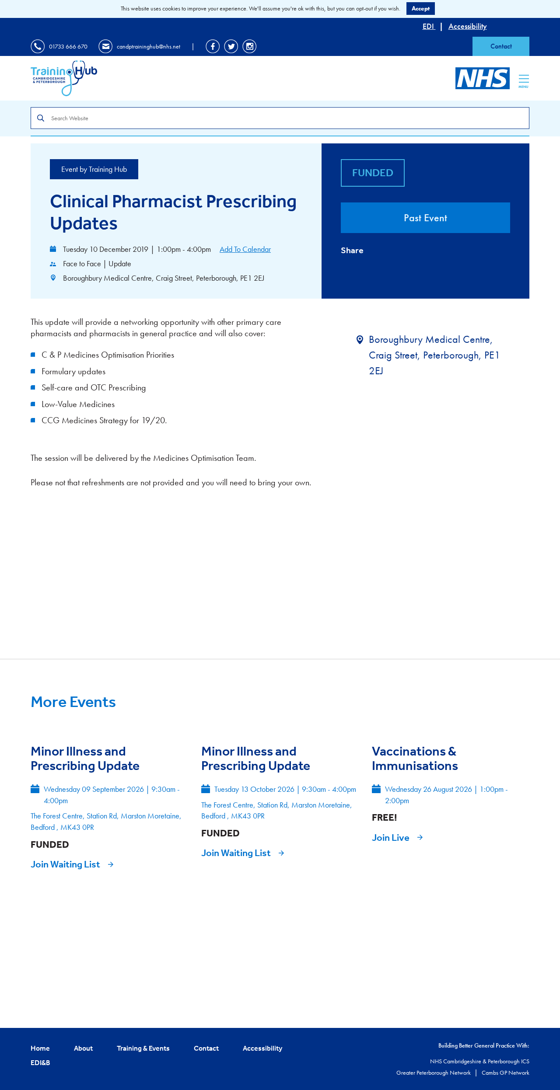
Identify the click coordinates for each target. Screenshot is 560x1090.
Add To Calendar (245, 249)
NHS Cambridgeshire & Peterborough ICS (479, 1061)
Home (40, 1048)
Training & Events (143, 1048)
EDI (429, 26)
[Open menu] (523, 78)
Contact (501, 46)
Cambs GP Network (505, 1072)
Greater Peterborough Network (434, 1072)
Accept (421, 8)
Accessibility (467, 26)
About (83, 1048)
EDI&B (40, 1062)
